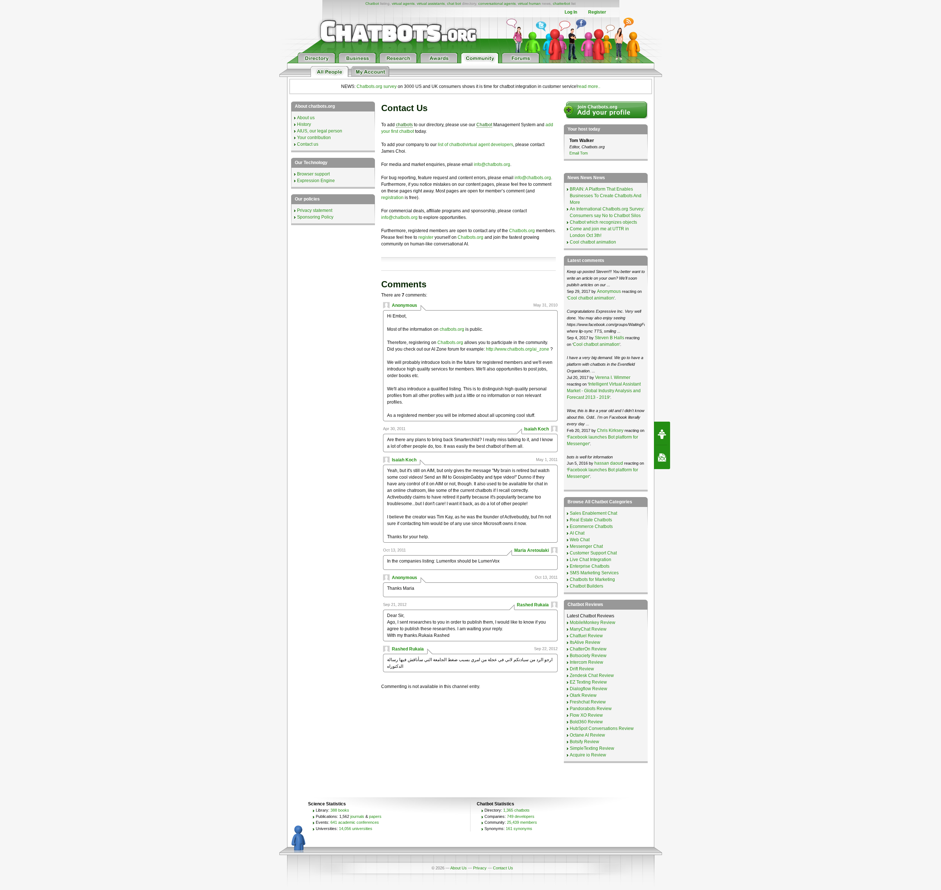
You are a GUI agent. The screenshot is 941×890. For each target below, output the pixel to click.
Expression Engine (316, 180)
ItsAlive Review (585, 642)
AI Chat (577, 533)
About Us (458, 868)
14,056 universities (355, 828)
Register (597, 12)
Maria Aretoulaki (531, 550)
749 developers (520, 816)
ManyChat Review (588, 629)
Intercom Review (586, 662)
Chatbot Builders (586, 586)
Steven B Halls (609, 337)
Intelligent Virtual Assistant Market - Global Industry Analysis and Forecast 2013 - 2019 (604, 391)
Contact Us (503, 868)
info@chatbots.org (492, 164)
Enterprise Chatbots (589, 566)
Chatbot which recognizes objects (603, 222)
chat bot (454, 3)
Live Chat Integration (590, 559)
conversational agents (497, 3)
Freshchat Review (588, 702)
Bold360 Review (586, 721)
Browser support (313, 174)
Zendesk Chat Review (592, 675)
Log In (571, 12)
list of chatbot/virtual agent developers (475, 144)
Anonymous (404, 305)
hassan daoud (608, 463)
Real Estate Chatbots (591, 519)
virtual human (529, 3)
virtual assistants (431, 3)
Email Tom (578, 153)
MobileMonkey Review (592, 622)
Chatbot (372, 3)
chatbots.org (452, 329)
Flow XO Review (586, 715)
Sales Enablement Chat (593, 513)
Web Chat (580, 539)
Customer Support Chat (593, 553)
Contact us (307, 144)
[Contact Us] (662, 457)
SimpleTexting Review (592, 748)
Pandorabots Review (591, 708)
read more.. (588, 86)
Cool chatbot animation (593, 242)
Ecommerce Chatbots (591, 526)
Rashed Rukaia (533, 604)
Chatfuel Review (586, 635)
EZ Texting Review (588, 682)
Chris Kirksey (610, 430)
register (425, 237)
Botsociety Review (588, 655)
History (304, 124)
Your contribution (314, 137)
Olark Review (583, 695)
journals (357, 816)
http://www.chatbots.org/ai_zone (517, 349)
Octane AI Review (587, 735)
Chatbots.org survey (377, 86)
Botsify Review (584, 741)
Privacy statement (314, 210)
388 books (339, 810)
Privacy (480, 868)
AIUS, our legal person (319, 131)
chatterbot (561, 3)
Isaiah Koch (536, 429)
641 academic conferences (354, 822)
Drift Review (582, 668)
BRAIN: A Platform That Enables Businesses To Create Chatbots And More (605, 196)
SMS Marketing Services (594, 572)
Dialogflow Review (588, 688)
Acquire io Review (588, 755)
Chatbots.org (522, 230)
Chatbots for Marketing (592, 579)
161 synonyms (519, 828)
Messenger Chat (586, 546)
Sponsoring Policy (315, 217)
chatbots (404, 124)
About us (306, 117)
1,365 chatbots (516, 810)
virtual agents (403, 3)
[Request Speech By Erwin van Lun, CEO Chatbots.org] (662, 433)
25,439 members (522, 822)
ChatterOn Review (588, 649)
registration (392, 197)
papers (375, 816)
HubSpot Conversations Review (602, 728)
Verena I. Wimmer (612, 377)
